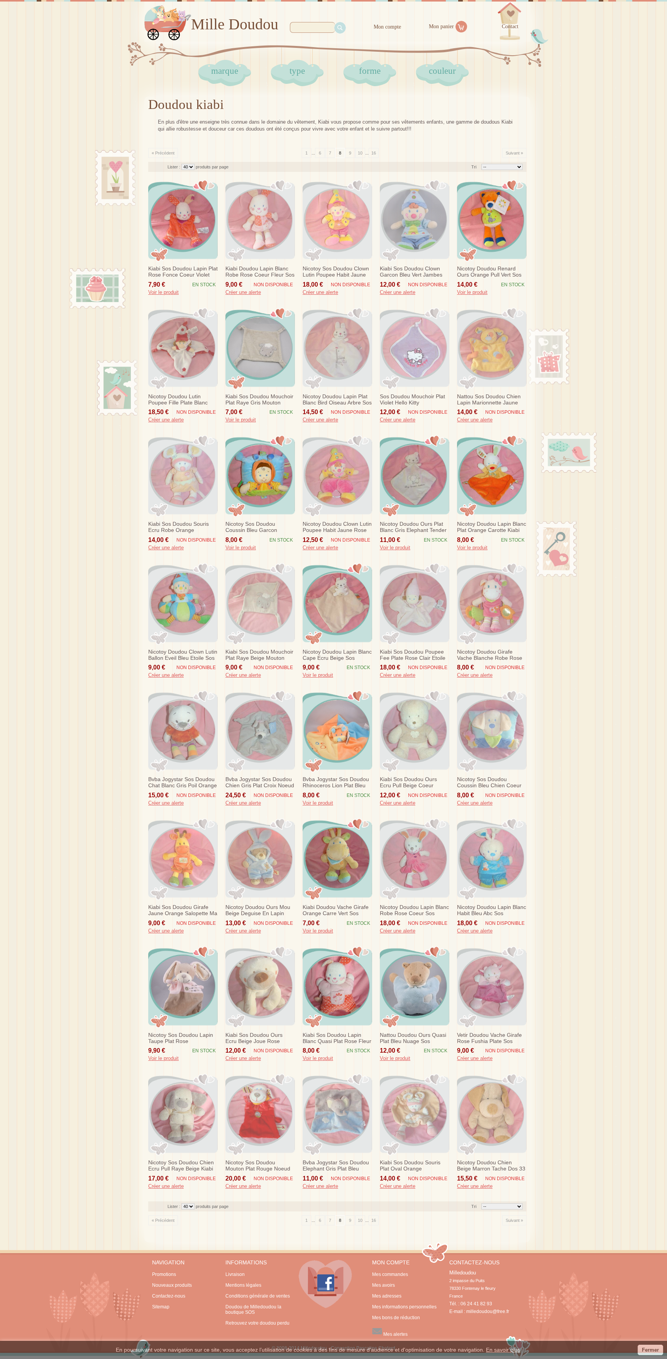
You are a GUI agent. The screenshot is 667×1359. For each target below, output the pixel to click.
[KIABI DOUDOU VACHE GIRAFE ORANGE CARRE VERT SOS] (337, 859)
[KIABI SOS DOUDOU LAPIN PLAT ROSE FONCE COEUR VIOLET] (183, 221)
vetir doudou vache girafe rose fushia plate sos (489, 1038)
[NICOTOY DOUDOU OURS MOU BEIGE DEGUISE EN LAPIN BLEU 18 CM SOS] (260, 859)
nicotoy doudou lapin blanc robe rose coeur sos (414, 910)
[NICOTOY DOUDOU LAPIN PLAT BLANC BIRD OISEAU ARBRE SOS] (337, 348)
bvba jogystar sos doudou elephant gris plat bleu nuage (336, 1165)
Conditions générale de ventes (257, 1296)
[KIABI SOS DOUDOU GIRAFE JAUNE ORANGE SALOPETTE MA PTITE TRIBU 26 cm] (183, 859)
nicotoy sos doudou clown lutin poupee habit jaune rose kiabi (336, 272)
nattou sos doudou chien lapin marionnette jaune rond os (489, 399)
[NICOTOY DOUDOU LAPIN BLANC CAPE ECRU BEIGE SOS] (337, 604)
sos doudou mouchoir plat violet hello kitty (412, 399)
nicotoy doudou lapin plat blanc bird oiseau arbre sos (337, 399)
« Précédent (163, 153)
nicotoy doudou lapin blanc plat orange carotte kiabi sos (491, 527)
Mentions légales (243, 1285)
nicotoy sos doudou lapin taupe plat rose (180, 1038)
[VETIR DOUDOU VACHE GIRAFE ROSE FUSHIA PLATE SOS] (491, 987)
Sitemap (160, 1307)
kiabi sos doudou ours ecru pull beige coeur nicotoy (408, 782)
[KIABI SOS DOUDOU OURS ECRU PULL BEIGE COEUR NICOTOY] (414, 731)
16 (373, 153)
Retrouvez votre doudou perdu (257, 1323)
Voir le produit (163, 292)
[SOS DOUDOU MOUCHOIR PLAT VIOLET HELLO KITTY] (414, 348)
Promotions (164, 1274)
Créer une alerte (243, 292)
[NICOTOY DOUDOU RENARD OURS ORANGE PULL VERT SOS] (491, 221)
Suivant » (514, 153)
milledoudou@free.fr (487, 1311)
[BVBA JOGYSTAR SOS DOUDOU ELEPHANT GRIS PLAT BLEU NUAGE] (337, 1114)
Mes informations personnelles (404, 1307)
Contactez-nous (168, 1296)
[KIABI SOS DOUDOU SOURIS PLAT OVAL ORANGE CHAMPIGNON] (414, 1114)
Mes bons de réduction (396, 1317)
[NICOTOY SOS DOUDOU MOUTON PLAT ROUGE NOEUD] (260, 1114)
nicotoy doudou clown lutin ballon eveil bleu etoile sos (182, 655)
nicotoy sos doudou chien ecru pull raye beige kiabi (181, 1165)
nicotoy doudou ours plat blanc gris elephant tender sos (413, 527)
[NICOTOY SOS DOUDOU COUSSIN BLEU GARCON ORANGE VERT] (260, 476)
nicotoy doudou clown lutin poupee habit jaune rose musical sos (337, 527)
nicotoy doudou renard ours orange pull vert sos (489, 271)
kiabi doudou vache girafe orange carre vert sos (336, 910)
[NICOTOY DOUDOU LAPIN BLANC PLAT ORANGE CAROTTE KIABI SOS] (491, 476)
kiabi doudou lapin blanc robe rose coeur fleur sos (260, 271)
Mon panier (441, 26)
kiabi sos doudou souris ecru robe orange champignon (178, 527)
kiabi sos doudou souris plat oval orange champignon (410, 1165)
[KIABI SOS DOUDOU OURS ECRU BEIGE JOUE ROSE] (260, 987)
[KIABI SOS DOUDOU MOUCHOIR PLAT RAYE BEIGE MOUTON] (260, 604)
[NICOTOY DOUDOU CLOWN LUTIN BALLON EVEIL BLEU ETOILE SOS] (183, 604)
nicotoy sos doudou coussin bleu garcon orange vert (251, 527)
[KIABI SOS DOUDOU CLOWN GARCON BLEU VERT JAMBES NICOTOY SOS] (414, 221)
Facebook (325, 1284)
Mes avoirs (383, 1285)
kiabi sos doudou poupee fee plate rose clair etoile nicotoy (412, 655)
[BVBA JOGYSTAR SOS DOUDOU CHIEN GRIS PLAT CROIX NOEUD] (260, 731)
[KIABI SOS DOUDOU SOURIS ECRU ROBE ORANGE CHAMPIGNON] (183, 476)
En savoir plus (503, 1350)
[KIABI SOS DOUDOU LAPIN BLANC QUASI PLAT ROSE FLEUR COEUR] (337, 987)
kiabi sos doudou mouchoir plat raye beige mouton (259, 655)
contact (510, 26)
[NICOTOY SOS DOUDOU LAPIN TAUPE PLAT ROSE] (183, 987)
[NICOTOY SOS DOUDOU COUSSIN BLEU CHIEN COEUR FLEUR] (491, 731)
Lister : (174, 167)
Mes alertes (395, 1334)
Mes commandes (390, 1274)
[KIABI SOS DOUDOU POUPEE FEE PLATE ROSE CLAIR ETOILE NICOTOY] (414, 604)
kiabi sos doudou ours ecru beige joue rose (254, 1038)
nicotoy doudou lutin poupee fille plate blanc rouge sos (178, 399)
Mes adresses (386, 1296)
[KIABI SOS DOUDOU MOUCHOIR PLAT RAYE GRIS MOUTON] (260, 348)
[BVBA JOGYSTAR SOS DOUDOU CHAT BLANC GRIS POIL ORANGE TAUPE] (183, 731)
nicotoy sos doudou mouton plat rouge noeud (257, 1165)
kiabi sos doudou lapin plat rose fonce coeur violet (183, 271)
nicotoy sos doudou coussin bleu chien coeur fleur (489, 782)
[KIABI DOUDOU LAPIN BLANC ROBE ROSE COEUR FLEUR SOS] (260, 221)
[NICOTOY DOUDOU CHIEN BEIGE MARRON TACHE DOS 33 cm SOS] (491, 1114)
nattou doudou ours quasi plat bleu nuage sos (413, 1038)
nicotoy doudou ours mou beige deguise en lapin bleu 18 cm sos (257, 910)
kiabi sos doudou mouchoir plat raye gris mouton (259, 399)
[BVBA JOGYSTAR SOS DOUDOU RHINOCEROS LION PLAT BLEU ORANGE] (337, 731)
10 (360, 153)
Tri (473, 167)
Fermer (650, 1350)
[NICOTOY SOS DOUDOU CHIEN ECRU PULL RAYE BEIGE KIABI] (183, 1114)
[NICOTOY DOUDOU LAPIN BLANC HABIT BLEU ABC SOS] (491, 859)
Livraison (235, 1274)
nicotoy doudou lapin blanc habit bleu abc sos (491, 910)
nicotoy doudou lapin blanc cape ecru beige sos (337, 655)
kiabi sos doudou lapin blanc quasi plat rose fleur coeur (337, 1038)
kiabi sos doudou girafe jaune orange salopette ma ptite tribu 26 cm (182, 910)
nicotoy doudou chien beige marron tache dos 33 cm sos (491, 1165)
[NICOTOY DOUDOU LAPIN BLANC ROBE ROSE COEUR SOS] (414, 859)
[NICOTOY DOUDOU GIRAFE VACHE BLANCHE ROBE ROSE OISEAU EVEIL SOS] (491, 604)
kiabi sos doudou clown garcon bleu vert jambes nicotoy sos (411, 272)
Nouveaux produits (172, 1285)
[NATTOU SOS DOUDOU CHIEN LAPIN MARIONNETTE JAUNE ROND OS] (491, 348)
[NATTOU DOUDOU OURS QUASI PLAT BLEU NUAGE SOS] (414, 987)
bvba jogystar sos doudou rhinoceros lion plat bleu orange (336, 782)
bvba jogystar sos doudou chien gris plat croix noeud (259, 782)
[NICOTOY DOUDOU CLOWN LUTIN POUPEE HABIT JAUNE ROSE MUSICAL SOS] (337, 476)
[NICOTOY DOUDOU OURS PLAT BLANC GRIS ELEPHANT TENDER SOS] (414, 476)
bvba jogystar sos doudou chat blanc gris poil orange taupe (182, 782)
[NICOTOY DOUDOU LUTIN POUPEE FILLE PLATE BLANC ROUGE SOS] (183, 348)
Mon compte (387, 27)
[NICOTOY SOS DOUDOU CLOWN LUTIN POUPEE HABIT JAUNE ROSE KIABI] (337, 221)
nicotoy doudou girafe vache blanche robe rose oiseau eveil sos (489, 655)
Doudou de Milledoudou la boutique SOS (253, 1309)
